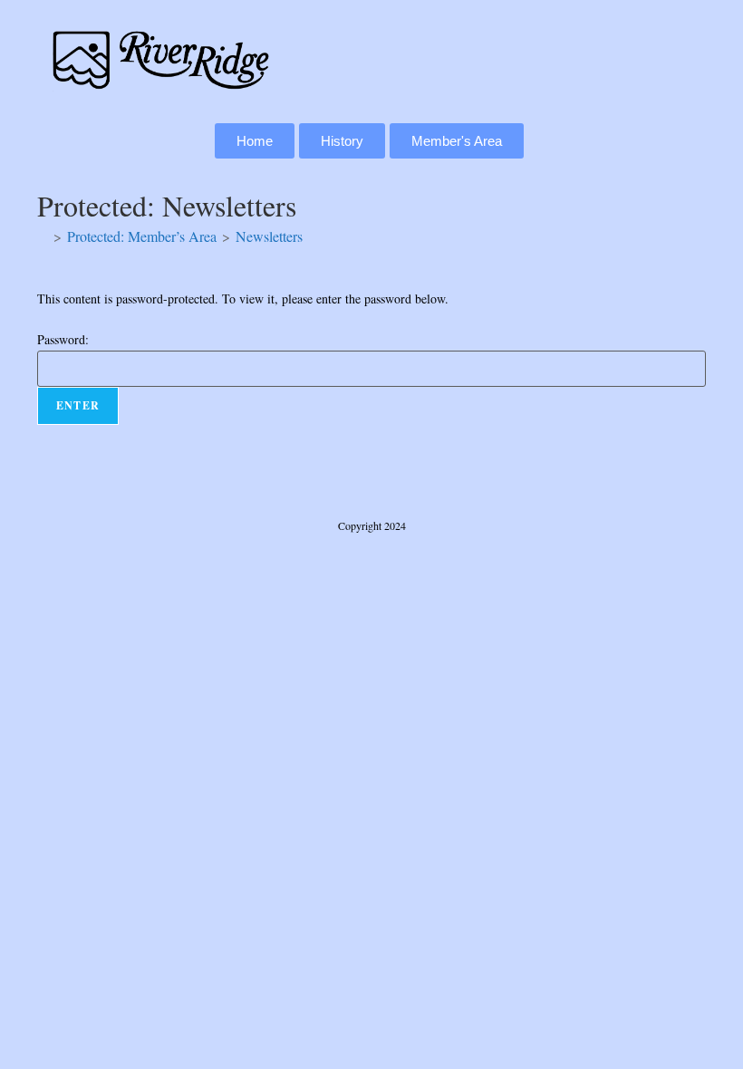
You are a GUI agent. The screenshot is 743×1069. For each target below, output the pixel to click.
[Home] (42, 236)
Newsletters (269, 236)
